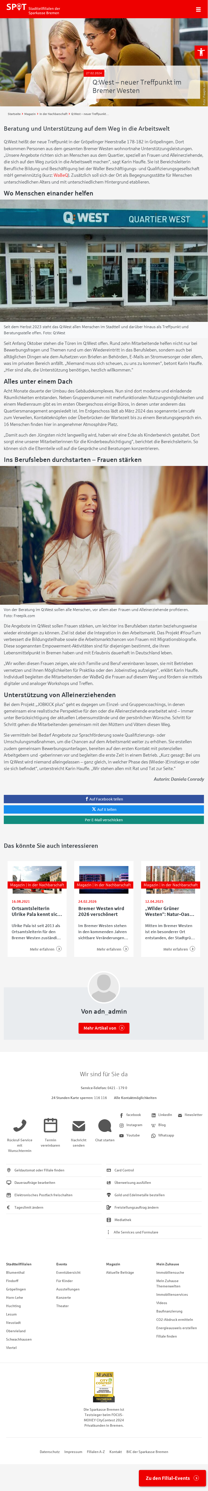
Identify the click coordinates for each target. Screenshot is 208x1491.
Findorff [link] (12, 1281)
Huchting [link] (13, 1306)
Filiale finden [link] (166, 1336)
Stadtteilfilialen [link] (18, 1264)
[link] (201, 52)
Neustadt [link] (13, 1323)
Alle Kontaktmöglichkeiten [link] (135, 1098)
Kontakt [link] (115, 1452)
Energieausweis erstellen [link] (176, 1328)
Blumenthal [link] (15, 1272)
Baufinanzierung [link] (169, 1311)
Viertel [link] (11, 1348)
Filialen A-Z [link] (96, 1452)
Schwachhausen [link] (19, 1339)
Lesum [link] (11, 1314)
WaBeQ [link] (61, 175)
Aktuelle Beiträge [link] (120, 1272)
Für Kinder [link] (64, 1281)
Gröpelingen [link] (16, 1289)
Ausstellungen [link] (68, 1289)
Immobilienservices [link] (172, 1295)
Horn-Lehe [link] (14, 1298)
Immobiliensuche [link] (170, 1272)
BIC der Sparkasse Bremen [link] (147, 1452)
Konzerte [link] (63, 1298)
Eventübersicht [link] (68, 1272)
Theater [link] (62, 1306)
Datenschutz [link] (50, 1452)
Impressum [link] (73, 1452)
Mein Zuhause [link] (167, 1264)
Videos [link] (161, 1303)
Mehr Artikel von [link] (100, 1028)
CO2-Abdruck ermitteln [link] (174, 1320)
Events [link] (61, 1264)
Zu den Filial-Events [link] (168, 1478)
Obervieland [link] (16, 1331)
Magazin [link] (113, 1264)
